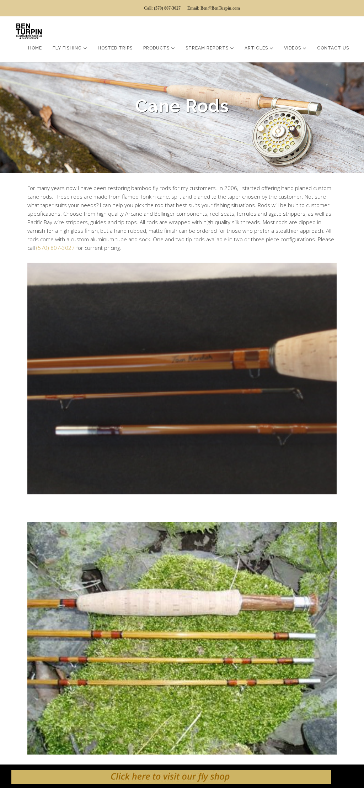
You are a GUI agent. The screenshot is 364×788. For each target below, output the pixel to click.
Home (35, 48)
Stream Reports (208, 48)
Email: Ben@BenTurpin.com (213, 8)
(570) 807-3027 (55, 247)
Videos (293, 48)
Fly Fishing (68, 48)
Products (157, 48)
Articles (257, 48)
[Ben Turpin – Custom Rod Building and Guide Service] (31, 30)
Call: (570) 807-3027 (162, 8)
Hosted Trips (115, 48)
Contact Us (333, 48)
